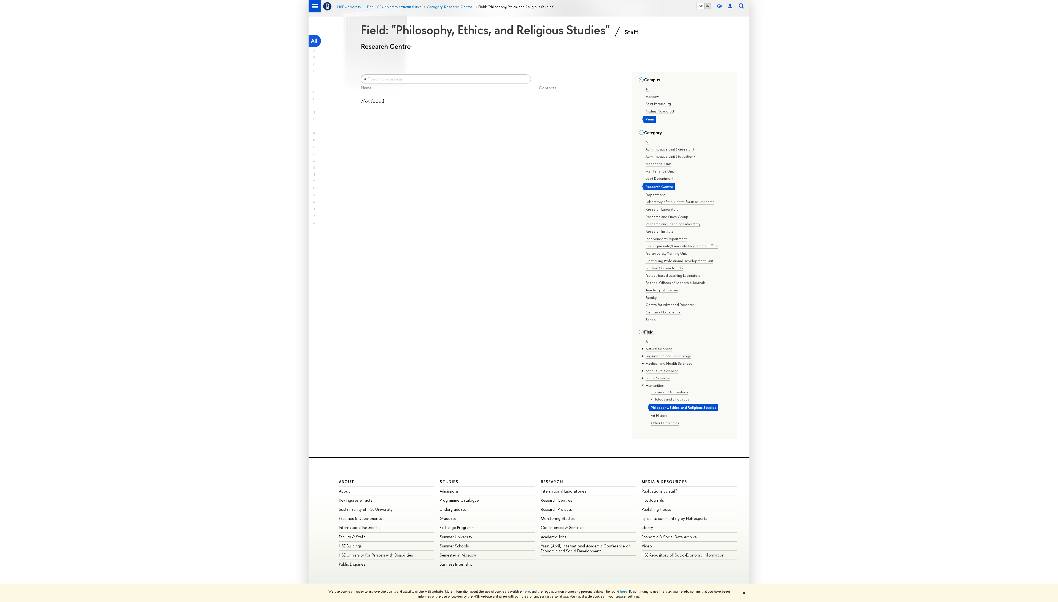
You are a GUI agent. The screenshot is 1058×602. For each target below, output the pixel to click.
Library (647, 527)
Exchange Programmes (459, 527)
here (526, 591)
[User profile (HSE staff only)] (730, 6)
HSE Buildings (350, 546)
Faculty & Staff (352, 536)
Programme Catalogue (459, 500)
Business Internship (456, 564)
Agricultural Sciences (662, 370)
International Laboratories (563, 491)
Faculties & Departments (360, 518)
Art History (659, 415)
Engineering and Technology (668, 355)
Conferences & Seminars (562, 527)
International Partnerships (361, 527)
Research (552, 481)
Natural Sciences (659, 348)
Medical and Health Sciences (669, 363)
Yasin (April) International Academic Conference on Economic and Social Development (586, 548)
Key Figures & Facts (355, 500)
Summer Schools (454, 546)
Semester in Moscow (458, 555)
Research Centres (556, 500)
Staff (631, 32)
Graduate (448, 518)
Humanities (654, 385)
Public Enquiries (352, 564)
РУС (700, 6)
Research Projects (556, 509)
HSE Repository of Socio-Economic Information (683, 555)
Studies (449, 481)
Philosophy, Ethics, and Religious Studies (683, 407)
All (314, 41)
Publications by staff (659, 491)
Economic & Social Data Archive (669, 536)
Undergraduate (453, 509)
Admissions (449, 491)
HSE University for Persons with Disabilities (376, 555)
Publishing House (656, 509)
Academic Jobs (553, 536)
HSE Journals (653, 500)
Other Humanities (665, 422)
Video (647, 546)
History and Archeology (669, 391)
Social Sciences (658, 377)
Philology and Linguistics (670, 399)
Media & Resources (664, 481)
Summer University (456, 536)
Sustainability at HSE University (366, 509)
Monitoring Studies (557, 518)
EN (707, 6)
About (346, 481)
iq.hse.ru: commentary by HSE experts (674, 518)
